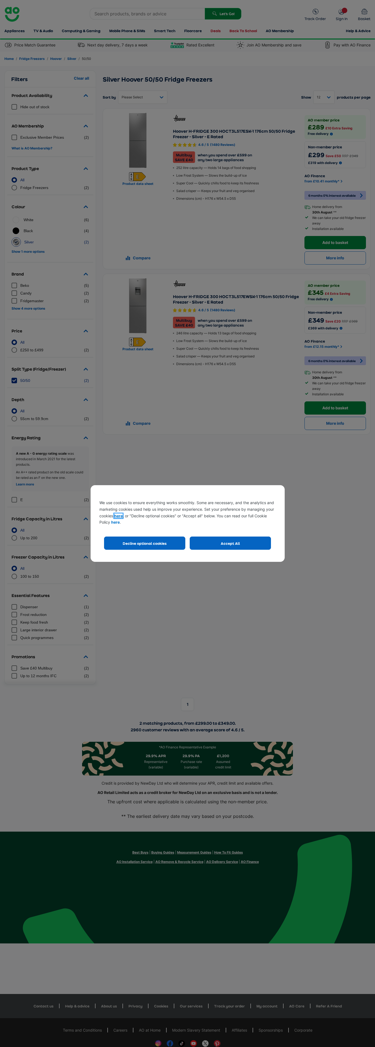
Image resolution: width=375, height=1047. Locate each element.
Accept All (230, 543)
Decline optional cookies (145, 543)
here (118, 515)
